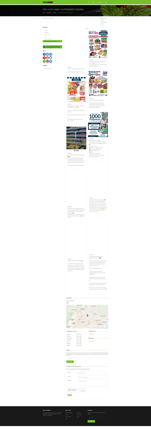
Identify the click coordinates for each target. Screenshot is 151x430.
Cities (94, 2)
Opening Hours (47, 34)
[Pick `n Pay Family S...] (87, 315)
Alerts (46, 36)
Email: (69, 376)
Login (106, 2)
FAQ (66, 418)
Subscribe (70, 361)
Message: (69, 380)
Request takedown (48, 43)
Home (89, 2)
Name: (69, 372)
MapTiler (97, 327)
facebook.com (91, 341)
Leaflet (94, 327)
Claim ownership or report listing (50, 41)
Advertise (79, 412)
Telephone (47, 32)
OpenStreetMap (102, 327)
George (54, 12)
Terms (67, 414)
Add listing (79, 414)
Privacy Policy (68, 416)
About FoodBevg (69, 412)
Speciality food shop (48, 68)
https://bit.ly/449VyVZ (93, 211)
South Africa (49, 12)
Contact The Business (48, 39)
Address (46, 30)
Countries (100, 2)
